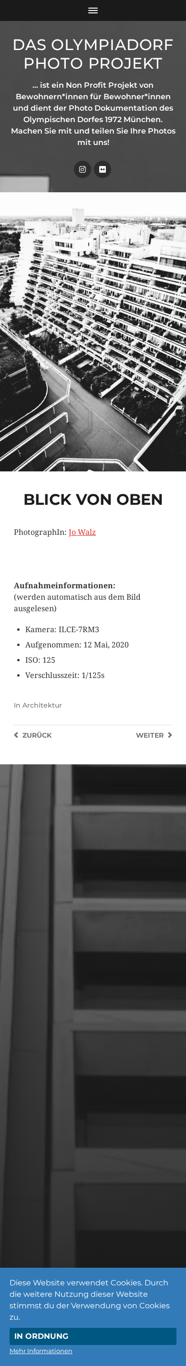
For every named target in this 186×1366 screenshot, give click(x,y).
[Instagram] (82, 169)
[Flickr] (102, 169)
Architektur (42, 705)
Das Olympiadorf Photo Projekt (93, 54)
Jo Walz (82, 532)
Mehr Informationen (41, 1351)
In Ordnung (41, 1336)
